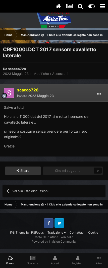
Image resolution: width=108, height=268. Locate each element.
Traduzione (55, 232)
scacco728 (17, 69)
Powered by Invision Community (54, 241)
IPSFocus (37, 232)
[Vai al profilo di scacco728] (9, 93)
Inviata (35, 96)
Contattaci (77, 232)
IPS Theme (17, 232)
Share (24, 171)
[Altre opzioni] (99, 94)
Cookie (93, 232)
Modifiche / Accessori (50, 74)
